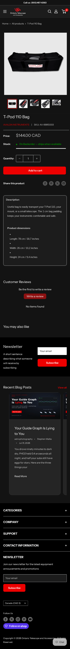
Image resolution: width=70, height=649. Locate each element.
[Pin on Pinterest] (51, 183)
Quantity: (8, 158)
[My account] (56, 11)
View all (62, 387)
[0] (64, 11)
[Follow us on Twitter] (11, 619)
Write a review (35, 296)
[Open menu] (5, 11)
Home (5, 23)
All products (18, 23)
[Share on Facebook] (45, 183)
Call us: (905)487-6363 (35, 2)
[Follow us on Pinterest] (24, 619)
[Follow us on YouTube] (30, 619)
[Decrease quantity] (19, 158)
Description (12, 199)
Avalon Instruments (16, 124)
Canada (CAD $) (13, 603)
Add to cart (35, 170)
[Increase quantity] (36, 158)
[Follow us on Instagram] (18, 619)
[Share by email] (63, 183)
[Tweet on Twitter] (57, 183)
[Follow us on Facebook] (5, 619)
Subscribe (52, 362)
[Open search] (49, 11)
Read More (20, 476)
